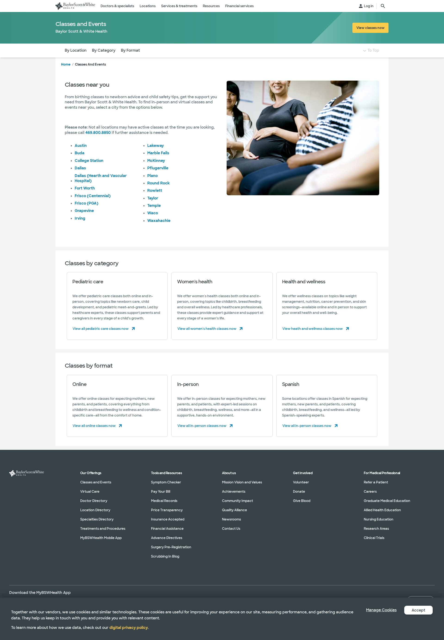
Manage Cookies (381, 610)
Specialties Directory (97, 519)
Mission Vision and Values (242, 482)
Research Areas (376, 529)
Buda (79, 153)
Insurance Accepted (167, 519)
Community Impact (237, 501)
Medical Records (164, 501)
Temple (154, 205)
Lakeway (155, 145)
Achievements (233, 491)
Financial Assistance (167, 529)
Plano (152, 175)
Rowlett (154, 190)
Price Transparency (167, 510)
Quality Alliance (234, 510)
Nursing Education (378, 519)
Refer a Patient (376, 482)
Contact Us (231, 529)
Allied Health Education (382, 510)
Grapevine (84, 210)
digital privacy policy (128, 627)
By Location (75, 50)
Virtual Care (89, 491)
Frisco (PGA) (86, 203)
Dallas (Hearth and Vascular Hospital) (101, 178)
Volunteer (301, 482)
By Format (130, 50)
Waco (152, 213)
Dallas (80, 168)
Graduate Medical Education (387, 501)
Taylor (152, 198)
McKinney (156, 160)
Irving (80, 218)
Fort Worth (85, 188)
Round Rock (158, 183)
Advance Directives (166, 538)
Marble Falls (158, 153)
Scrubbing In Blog (165, 556)
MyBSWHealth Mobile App (101, 538)
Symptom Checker (166, 482)
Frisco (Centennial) (93, 195)
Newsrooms (231, 519)
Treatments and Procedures (102, 529)
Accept (418, 610)
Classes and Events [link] (90, 64)
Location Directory (95, 510)
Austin (81, 145)
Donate (299, 491)
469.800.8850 (98, 132)
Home (66, 64)
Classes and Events (95, 482)
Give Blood (301, 501)
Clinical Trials (374, 538)
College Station (89, 160)
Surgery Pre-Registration (171, 547)
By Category (103, 50)
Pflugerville (157, 168)
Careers (370, 491)
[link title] (75, 6)
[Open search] (383, 6)
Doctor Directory (93, 501)
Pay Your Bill (160, 491)
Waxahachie (158, 220)
